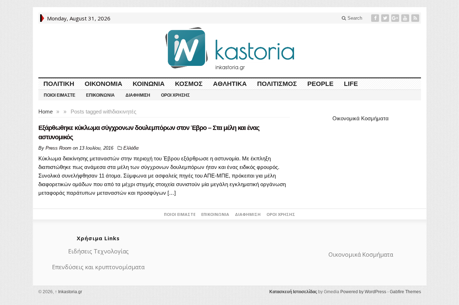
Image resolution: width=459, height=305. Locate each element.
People (320, 83)
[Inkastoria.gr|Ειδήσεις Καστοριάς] (229, 48)
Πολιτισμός (277, 83)
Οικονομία (103, 83)
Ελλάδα (130, 148)
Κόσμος (189, 83)
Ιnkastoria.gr (68, 291)
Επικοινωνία (100, 95)
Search (354, 18)
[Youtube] (406, 18)
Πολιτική (58, 83)
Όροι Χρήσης (175, 95)
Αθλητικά (230, 83)
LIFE (351, 83)
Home (45, 111)
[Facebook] (376, 18)
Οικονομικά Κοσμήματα (360, 118)
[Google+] (396, 18)
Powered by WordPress (363, 291)
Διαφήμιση (138, 95)
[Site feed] (416, 18)
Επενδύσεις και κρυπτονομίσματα (98, 267)
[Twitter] (386, 18)
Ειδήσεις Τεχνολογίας (98, 251)
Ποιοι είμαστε (59, 95)
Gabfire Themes (405, 291)
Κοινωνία (149, 83)
